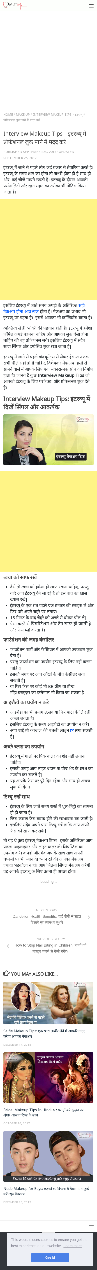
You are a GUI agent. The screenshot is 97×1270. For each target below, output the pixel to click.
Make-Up (23, 114)
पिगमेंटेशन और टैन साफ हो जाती (59, 623)
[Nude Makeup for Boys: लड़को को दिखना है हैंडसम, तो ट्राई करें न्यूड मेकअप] (48, 1156)
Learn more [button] (72, 1246)
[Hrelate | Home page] (19, 6)
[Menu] (91, 5)
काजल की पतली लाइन (49, 730)
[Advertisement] (48, 63)
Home (8, 114)
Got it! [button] (50, 1257)
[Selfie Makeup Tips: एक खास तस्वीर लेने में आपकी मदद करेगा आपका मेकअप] (48, 1003)
